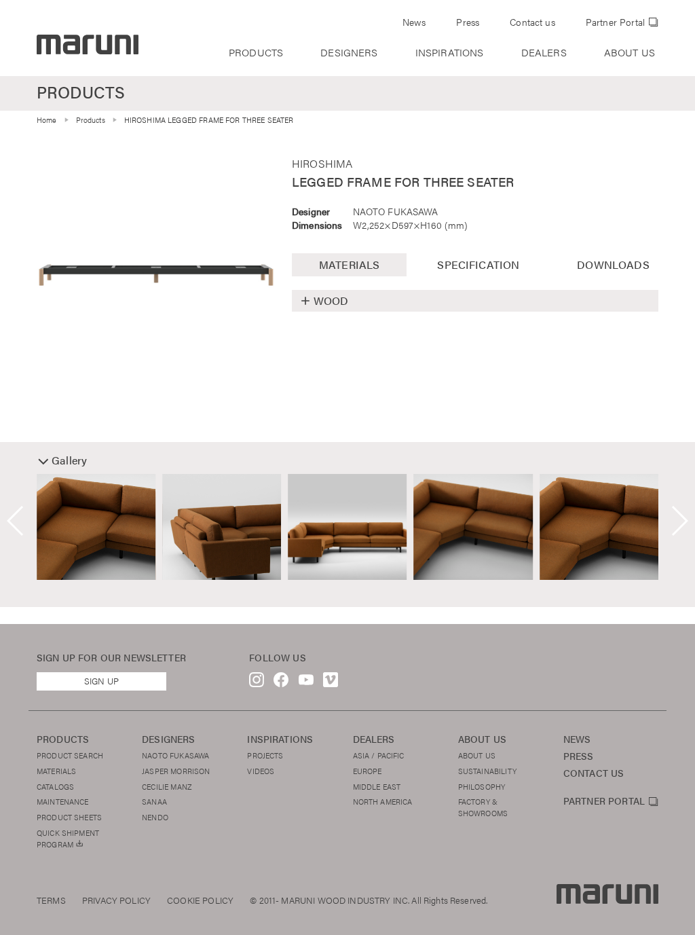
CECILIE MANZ (166, 786)
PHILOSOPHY (482, 786)
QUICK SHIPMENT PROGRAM (68, 838)
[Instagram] (256, 683)
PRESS (578, 756)
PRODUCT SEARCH (70, 755)
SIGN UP (101, 681)
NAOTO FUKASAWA (395, 211)
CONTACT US (593, 773)
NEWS (577, 739)
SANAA (154, 801)
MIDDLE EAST (377, 786)
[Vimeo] (330, 683)
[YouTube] (306, 683)
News (414, 22)
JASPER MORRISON (176, 770)
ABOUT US (629, 52)
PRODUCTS (256, 52)
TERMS (51, 900)
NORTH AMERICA (383, 801)
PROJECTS (265, 755)
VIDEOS (260, 770)
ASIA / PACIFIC (379, 755)
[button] (16, 521)
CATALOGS (55, 786)
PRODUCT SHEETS (69, 816)
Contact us (532, 22)
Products (90, 119)
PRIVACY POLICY (116, 900)
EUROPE (367, 770)
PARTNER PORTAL (604, 801)
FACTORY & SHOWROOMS (483, 807)
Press (467, 22)
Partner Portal (615, 22)
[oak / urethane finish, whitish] (156, 275)
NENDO (155, 816)
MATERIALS (56, 770)
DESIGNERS (348, 52)
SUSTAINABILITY (487, 770)
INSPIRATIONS (449, 52)
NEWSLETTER (155, 657)
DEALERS (544, 52)
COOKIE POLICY (200, 900)
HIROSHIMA (322, 163)
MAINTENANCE (63, 801)
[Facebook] (281, 683)
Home (47, 119)
